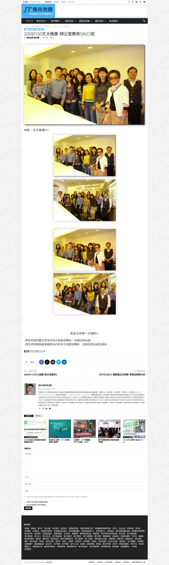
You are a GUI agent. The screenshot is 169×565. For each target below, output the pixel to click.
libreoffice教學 (128, 437)
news (56, 2)
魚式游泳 (55, 528)
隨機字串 (120, 539)
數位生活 (41, 21)
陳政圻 (71, 541)
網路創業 (41, 351)
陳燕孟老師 (50, 541)
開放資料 (122, 541)
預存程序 (37, 534)
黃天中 (40, 528)
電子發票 (122, 534)
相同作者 (38, 416)
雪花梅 (134, 536)
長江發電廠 (131, 541)
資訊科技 (69, 21)
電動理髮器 (107, 536)
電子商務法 (77, 536)
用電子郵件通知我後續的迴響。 (38, 502)
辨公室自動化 (83, 546)
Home (26, 26)
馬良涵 (137, 528)
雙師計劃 (45, 539)
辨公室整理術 (94, 546)
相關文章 (28, 416)
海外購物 (55, 21)
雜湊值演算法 (29, 539)
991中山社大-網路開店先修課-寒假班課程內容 (122, 374)
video (63, 2)
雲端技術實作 (125, 536)
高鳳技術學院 (73, 528)
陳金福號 (138, 539)
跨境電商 (27, 549)
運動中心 (27, 546)
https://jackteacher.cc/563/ (47, 389)
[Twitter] (140, 2)
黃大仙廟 (47, 528)
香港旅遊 (110, 531)
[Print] (52, 362)
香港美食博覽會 (46, 531)
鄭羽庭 (98, 544)
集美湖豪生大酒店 (100, 539)
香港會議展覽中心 (87, 531)
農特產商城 (61, 546)
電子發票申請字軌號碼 (109, 534)
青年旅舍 (67, 534)
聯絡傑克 (48, 2)
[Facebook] (129, 2)
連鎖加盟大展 (37, 546)
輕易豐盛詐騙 (106, 546)
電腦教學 (75, 534)
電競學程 (96, 534)
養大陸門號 (28, 534)
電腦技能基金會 (85, 534)
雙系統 (38, 539)
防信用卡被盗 (113, 541)
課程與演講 (84, 21)
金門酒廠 (57, 544)
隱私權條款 (109, 562)
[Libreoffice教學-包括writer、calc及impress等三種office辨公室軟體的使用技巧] (134, 429)
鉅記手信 (49, 544)
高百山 (114, 528)
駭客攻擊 (130, 528)
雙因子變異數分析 (66, 539)
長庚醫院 (140, 541)
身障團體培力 (125, 546)
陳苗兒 (41, 541)
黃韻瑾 (33, 528)
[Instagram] (132, 2)
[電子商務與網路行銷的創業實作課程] (109, 429)
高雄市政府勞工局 (86, 528)
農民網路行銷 (71, 546)
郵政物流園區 (124, 544)
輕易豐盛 (115, 546)
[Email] (47, 362)
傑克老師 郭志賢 (33, 38)
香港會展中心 (101, 531)
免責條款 (100, 562)
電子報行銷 (46, 536)
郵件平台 (134, 544)
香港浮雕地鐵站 (74, 531)
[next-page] (144, 416)
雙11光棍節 (89, 539)
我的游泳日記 (53, 437)
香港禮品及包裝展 (60, 531)
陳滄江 (64, 541)
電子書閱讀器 (132, 534)
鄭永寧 (115, 544)
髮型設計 (63, 528)
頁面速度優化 (47, 534)
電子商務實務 (88, 536)
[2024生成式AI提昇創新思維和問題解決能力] (35, 429)
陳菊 (26, 541)
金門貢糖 (65, 544)
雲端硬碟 (115, 536)
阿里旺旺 (78, 541)
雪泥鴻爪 (47, 26)
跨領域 (134, 546)
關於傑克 (99, 21)
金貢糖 (82, 544)
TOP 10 (71, 2)
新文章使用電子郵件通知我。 (37, 505)
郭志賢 (141, 544)
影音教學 (113, 21)
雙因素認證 (55, 539)
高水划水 (122, 528)
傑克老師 (33, 351)
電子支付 (37, 536)
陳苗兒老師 (33, 541)
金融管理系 (90, 544)
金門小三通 (74, 544)
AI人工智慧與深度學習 (31, 437)
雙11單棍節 (79, 539)
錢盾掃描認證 (39, 544)
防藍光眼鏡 (102, 541)
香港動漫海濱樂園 (138, 531)
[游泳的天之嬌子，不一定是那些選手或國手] (60, 429)
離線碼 (141, 536)
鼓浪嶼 (26, 528)
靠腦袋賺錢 (58, 534)
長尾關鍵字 (28, 544)
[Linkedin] (136, 2)
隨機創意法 (129, 539)
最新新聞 (126, 562)
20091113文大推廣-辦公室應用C (40, 374)
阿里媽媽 (86, 541)
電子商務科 (68, 536)
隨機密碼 (112, 539)
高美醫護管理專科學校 (103, 528)
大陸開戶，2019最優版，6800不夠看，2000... (82, 441)
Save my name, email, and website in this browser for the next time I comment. (57, 497)
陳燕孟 (58, 541)
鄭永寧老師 (107, 544)
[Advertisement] (102, 10)
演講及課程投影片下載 (138, 562)
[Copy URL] (69, 362)
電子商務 (98, 536)
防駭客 (94, 541)
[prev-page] (141, 416)
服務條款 (91, 562)
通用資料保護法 (49, 546)
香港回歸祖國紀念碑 (123, 531)
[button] (144, 21)
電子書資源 (28, 536)
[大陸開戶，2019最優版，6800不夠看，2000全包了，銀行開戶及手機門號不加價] (84, 429)
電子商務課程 (57, 536)
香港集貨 (36, 531)
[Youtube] (144, 2)
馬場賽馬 (27, 531)
